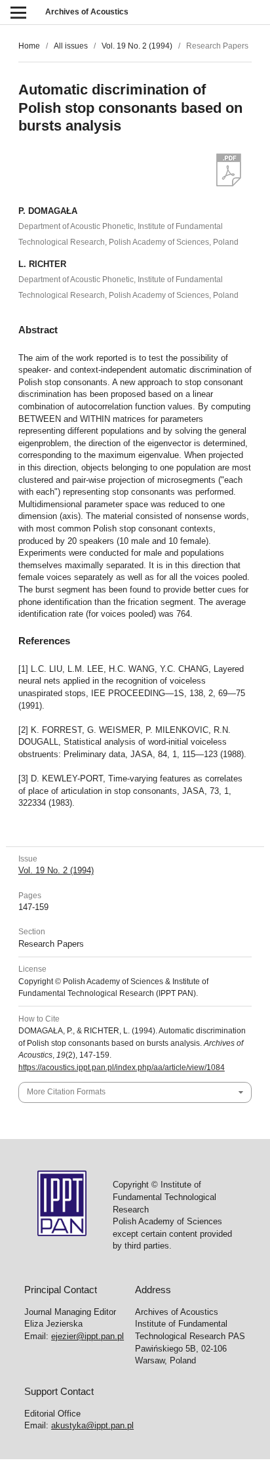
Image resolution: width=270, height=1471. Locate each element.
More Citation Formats (66, 1091)
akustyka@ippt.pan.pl (92, 1425)
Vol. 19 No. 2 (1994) (137, 46)
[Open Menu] (18, 12)
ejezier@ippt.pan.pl (87, 1336)
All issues (71, 46)
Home (29, 46)
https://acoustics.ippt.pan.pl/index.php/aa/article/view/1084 (121, 1067)
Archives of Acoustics (86, 11)
